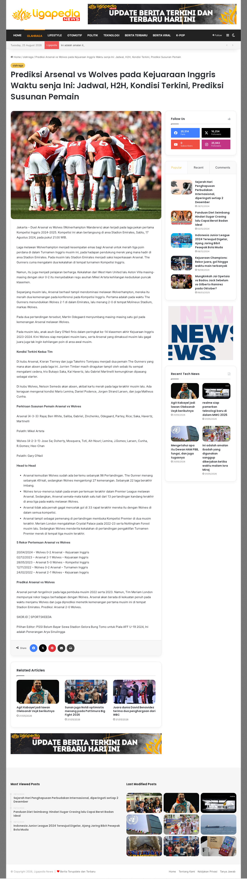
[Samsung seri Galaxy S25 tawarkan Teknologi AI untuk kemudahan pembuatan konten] (218, 846)
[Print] (70, 648)
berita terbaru (136, 35)
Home (17, 35)
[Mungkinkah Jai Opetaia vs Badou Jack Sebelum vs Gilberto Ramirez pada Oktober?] (181, 281)
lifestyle (55, 35)
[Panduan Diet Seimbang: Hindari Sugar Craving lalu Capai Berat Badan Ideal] (181, 218)
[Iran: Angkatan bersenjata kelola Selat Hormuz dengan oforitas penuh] (218, 825)
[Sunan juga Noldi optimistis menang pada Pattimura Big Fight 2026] (86, 692)
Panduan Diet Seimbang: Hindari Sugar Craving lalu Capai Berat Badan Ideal (212, 219)
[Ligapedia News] (46, 15)
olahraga (34, 35)
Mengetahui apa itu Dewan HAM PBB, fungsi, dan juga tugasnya (185, 451)
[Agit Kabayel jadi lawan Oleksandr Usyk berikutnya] (38, 692)
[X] (43, 648)
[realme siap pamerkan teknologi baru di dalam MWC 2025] (216, 391)
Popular (176, 167)
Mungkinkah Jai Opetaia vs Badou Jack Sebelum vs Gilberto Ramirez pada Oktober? (212, 282)
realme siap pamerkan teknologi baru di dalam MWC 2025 (214, 409)
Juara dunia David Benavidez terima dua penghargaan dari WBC (134, 711)
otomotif (74, 35)
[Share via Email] (61, 648)
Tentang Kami (187, 871)
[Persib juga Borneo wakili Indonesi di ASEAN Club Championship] (144, 846)
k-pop (180, 35)
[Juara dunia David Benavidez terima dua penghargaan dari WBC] (134, 692)
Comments (222, 167)
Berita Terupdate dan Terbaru (78, 871)
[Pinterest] (52, 648)
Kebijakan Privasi (207, 871)
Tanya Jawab (227, 871)
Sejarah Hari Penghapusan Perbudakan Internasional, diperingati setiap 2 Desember (209, 192)
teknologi (111, 35)
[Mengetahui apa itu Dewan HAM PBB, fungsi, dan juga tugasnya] (185, 434)
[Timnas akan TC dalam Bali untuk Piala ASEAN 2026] (144, 803)
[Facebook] (33, 648)
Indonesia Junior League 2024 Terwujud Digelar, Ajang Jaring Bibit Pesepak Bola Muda (212, 241)
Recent (198, 167)
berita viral (162, 35)
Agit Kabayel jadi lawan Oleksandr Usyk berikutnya (35, 709)
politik (92, 35)
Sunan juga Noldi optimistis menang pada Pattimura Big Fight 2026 (85, 711)
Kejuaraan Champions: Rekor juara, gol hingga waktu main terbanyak (211, 262)
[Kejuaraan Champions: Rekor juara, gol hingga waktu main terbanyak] (181, 263)
